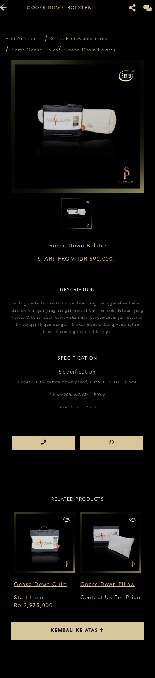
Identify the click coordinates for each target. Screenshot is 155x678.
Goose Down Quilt (40, 584)
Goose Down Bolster (90, 50)
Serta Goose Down (35, 50)
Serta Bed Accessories (79, 39)
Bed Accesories (25, 39)
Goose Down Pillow (107, 584)
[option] (77, 126)
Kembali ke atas (75, 630)
